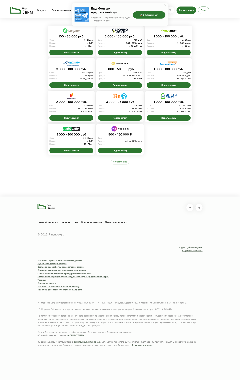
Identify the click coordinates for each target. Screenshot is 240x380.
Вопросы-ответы (61, 10)
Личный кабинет (48, 222)
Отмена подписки (116, 222)
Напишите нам (69, 222)
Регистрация (186, 10)
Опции (40, 10)
